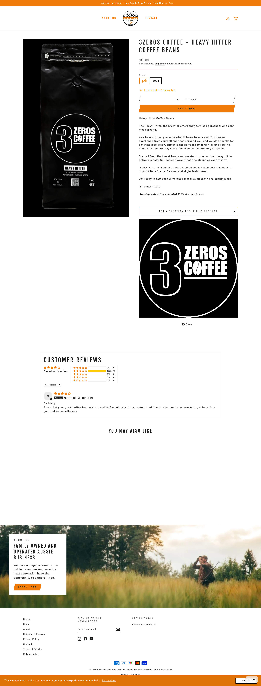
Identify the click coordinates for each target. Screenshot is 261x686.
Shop (26, 624)
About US (109, 18)
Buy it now (187, 108)
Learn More (27, 587)
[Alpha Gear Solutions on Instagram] (79, 639)
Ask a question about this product (188, 211)
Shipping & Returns (34, 634)
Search (27, 619)
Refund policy (31, 654)
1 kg (144, 80)
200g (156, 80)
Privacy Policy (31, 639)
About (26, 629)
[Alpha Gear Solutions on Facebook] (85, 639)
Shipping (160, 63)
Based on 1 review (55, 371)
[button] (80, 370)
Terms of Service (32, 649)
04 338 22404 (148, 624)
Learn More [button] (109, 680)
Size (142, 74)
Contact (151, 18)
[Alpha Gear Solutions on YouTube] (91, 639)
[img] (62, 393)
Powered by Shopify (130, 674)
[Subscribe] (118, 629)
